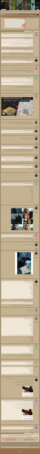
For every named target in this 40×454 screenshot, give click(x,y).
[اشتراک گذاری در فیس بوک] (37, 445)
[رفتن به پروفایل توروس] (36, 60)
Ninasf (28, 60)
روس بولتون (36, 164)
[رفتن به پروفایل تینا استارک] (36, 362)
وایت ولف (36, 145)
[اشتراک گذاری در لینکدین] (32, 445)
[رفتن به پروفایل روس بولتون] (36, 166)
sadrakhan (28, 50)
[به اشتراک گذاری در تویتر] (38, 445)
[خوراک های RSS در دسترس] (1, 447)
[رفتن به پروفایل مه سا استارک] (36, 78)
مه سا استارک (36, 76)
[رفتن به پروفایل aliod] (36, 310)
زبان (21, 449)
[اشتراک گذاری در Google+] (36, 445)
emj (36, 66)
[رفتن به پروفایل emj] (36, 68)
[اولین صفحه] (38, 31)
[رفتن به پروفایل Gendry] (36, 122)
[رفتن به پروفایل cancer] (38, 14)
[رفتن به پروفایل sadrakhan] (36, 138)
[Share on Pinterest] (31, 445)
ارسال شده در (31, 58)
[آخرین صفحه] (24, 31)
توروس (36, 58)
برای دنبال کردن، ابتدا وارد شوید (8, 14)
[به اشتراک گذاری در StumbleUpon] (33, 445)
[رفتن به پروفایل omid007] (36, 318)
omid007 (36, 316)
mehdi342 (36, 377)
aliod (36, 308)
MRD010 (36, 32)
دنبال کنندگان (4, 14)
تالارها (37, 9)
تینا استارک (36, 360)
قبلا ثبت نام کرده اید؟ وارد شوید (7, 1)
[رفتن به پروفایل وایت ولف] (36, 131)
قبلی (37, 433)
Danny (36, 233)
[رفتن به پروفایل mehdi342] (36, 380)
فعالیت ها (35, 9)
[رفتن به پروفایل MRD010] (36, 35)
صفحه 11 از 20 (23, 433)
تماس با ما (19, 449)
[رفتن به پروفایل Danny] (36, 235)
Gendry (36, 120)
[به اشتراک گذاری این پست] (1, 58)
